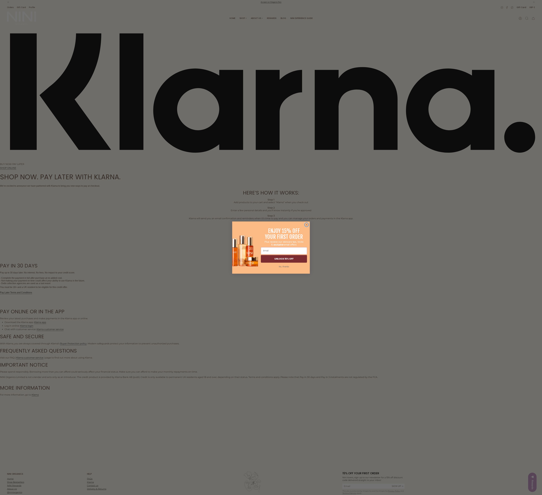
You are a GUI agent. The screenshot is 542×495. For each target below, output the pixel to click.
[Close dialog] (306, 225)
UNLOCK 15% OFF (284, 258)
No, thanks (284, 266)
